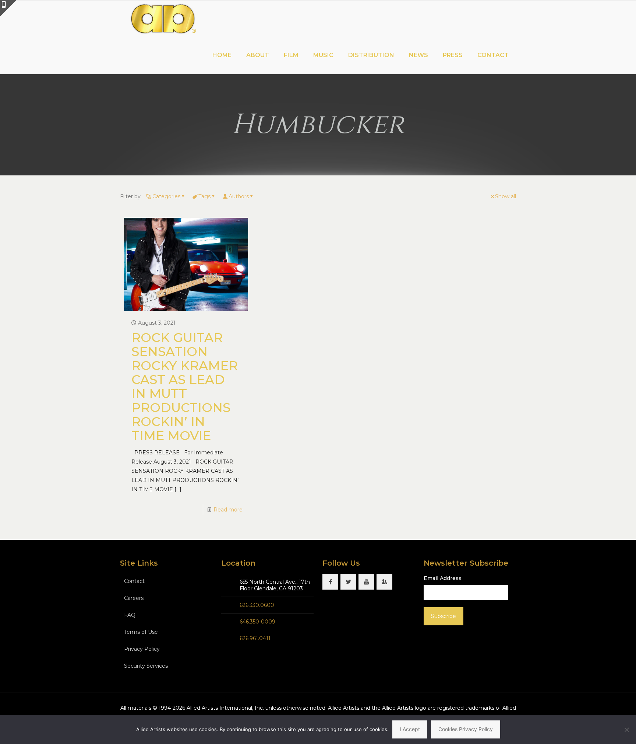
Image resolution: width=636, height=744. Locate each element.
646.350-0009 (257, 621)
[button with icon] (330, 582)
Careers (134, 598)
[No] (626, 729)
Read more (228, 509)
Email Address (443, 578)
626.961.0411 (255, 638)
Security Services (146, 666)
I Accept (410, 729)
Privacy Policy (142, 649)
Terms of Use (141, 632)
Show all (505, 196)
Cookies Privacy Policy (465, 729)
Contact (134, 581)
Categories (166, 196)
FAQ (129, 615)
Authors (239, 196)
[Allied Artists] (162, 18)
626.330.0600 (257, 605)
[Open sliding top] (8, 8)
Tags (204, 196)
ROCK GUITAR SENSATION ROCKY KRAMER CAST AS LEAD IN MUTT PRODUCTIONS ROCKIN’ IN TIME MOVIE (184, 386)
